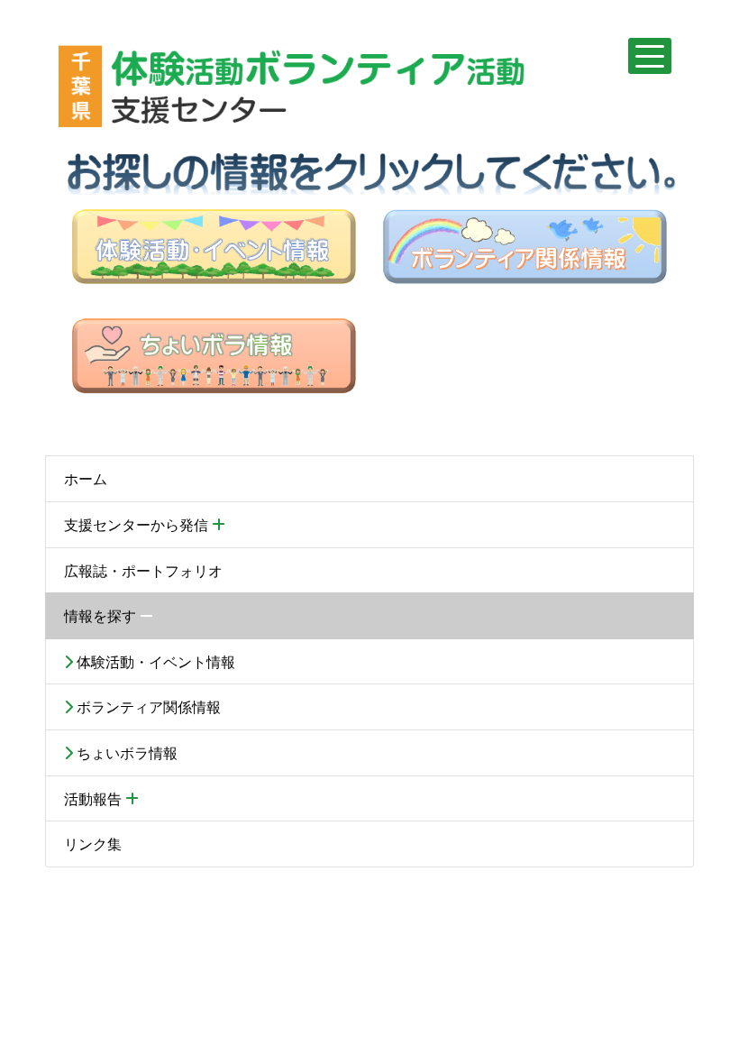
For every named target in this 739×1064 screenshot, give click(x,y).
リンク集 (93, 843)
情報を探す (102, 615)
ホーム (85, 478)
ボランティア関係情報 (147, 706)
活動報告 (94, 798)
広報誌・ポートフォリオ (143, 570)
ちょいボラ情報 (125, 752)
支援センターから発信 (138, 524)
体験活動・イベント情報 (154, 661)
